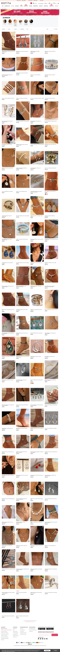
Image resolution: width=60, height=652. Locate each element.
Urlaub (12, 5)
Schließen (55, 650)
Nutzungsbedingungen (32, 628)
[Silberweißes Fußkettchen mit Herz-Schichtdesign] (23, 252)
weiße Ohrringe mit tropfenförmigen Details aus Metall (36, 499)
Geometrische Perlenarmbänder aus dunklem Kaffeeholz (36, 310)
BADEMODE (26, 5)
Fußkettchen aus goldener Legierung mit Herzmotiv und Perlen (37, 428)
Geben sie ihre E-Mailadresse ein (43, 634)
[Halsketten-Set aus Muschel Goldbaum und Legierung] (51, 535)
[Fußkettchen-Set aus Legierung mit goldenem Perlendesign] (23, 63)
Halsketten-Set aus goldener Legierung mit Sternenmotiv (21, 546)
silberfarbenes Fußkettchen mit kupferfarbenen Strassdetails (51, 569)
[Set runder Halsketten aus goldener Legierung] (51, 110)
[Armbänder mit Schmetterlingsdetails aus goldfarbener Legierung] (23, 157)
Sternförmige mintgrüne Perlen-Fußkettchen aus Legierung (51, 452)
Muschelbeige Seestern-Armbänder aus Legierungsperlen (35, 168)
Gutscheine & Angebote (4, 635)
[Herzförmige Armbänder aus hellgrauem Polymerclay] (51, 64)
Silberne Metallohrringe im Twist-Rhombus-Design (51, 309)
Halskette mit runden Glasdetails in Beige (21, 191)
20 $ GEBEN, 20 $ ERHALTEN (4, 638)
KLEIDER (30, 5)
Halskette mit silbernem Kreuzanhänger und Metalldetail (36, 263)
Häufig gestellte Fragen (4, 628)
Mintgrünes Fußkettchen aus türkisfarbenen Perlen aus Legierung (51, 239)
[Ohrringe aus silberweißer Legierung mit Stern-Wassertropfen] (23, 464)
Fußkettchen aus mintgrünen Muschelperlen (22, 98)
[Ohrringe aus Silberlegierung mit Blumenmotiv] (51, 488)
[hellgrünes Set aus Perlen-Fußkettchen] (37, 64)
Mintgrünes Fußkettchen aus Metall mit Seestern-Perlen (36, 380)
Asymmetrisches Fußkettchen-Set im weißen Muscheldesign (22, 310)
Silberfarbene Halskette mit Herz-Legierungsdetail (22, 215)
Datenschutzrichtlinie (43, 645)
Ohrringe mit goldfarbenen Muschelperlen (7, 191)
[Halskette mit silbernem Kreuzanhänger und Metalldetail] (37, 252)
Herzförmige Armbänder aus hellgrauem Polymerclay (50, 75)
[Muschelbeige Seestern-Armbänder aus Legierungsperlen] (37, 157)
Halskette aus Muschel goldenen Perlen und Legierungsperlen (7, 522)
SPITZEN (21, 5)
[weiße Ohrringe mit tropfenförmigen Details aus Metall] (37, 488)
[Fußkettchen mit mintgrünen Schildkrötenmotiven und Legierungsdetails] (23, 558)
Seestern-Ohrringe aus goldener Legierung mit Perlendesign (8, 475)
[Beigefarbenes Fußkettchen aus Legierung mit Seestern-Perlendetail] (8, 394)
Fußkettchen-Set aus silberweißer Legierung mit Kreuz (8, 310)
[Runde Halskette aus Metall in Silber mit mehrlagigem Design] (8, 228)
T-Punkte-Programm (15, 632)
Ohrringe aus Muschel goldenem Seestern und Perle (37, 98)
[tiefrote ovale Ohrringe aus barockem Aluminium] (8, 605)
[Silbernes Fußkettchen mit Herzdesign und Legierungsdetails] (51, 322)
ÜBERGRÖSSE (35, 5)
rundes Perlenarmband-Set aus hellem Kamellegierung (7, 216)
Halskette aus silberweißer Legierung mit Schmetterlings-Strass (7, 75)
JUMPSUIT (41, 5)
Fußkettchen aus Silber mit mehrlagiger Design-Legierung (36, 216)
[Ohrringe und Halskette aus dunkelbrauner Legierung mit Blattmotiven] (23, 488)
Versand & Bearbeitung (4, 631)
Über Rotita (21, 628)
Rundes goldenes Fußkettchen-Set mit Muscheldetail (50, 356)
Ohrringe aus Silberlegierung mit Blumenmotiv (51, 498)
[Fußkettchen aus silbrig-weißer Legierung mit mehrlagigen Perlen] (23, 134)
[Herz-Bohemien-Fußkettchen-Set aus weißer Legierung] (51, 252)
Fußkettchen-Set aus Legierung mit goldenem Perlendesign (22, 73)
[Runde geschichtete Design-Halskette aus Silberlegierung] (37, 110)
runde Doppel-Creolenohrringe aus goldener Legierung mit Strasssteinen (36, 191)
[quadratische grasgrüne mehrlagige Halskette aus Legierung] (8, 488)
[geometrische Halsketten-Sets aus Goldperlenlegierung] (23, 511)
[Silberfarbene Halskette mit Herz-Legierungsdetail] (23, 205)
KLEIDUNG (17, 5)
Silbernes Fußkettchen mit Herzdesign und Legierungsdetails (50, 333)
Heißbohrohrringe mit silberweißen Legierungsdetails (35, 51)
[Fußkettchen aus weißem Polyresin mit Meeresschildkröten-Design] (23, 275)
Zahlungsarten (15, 628)
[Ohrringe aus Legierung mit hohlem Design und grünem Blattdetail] (8, 322)
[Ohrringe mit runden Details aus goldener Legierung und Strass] (8, 110)
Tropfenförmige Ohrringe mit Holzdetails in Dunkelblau (7, 263)
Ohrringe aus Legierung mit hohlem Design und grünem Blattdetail (8, 333)
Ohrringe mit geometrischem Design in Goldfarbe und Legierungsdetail (8, 592)
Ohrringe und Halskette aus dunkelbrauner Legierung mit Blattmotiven (21, 499)
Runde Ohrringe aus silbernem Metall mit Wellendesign (35, 356)
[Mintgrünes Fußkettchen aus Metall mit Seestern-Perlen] (37, 369)
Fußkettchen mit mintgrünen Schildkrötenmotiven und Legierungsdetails (22, 569)
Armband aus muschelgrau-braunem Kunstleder (51, 592)
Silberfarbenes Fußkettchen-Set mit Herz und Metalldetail (22, 333)
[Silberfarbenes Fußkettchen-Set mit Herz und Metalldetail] (23, 322)
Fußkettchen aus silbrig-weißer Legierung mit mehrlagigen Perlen (22, 144)
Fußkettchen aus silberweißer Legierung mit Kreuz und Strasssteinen (8, 51)
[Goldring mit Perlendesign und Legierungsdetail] (51, 394)
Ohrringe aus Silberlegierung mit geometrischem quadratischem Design (36, 405)
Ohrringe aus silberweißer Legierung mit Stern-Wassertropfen (22, 475)
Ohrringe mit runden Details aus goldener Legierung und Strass (7, 121)
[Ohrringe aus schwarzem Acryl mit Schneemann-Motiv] (23, 605)
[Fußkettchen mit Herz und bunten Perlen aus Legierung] (8, 441)
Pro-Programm (22, 631)
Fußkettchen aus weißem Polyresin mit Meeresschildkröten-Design (21, 286)
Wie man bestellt (15, 631)
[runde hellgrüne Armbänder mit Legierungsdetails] (23, 110)
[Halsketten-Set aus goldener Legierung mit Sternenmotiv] (23, 535)
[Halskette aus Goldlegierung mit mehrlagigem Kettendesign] (37, 558)
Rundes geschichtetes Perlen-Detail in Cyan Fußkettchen (50, 144)
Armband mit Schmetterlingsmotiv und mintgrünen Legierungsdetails (37, 452)
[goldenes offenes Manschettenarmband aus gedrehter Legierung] (51, 369)
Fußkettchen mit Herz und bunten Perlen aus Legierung (7, 452)
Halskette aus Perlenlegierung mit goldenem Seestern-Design (36, 592)
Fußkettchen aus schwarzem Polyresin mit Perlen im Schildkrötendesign (22, 356)
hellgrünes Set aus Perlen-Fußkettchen (35, 74)
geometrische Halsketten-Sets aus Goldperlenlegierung (20, 522)
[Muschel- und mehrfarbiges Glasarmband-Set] (51, 157)
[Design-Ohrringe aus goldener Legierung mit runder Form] (8, 369)
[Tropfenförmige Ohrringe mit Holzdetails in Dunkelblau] (8, 252)
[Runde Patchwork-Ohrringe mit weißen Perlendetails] (8, 134)
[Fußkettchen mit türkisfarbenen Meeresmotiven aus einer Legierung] (51, 511)
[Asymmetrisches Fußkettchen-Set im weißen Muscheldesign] (23, 299)
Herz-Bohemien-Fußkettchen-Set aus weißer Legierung (50, 263)
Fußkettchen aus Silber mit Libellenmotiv (21, 592)
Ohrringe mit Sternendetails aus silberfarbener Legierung (22, 405)
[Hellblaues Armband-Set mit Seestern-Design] (23, 228)
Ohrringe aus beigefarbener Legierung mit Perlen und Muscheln (36, 239)
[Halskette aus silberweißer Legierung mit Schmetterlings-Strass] (8, 64)
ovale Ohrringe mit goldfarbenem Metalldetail (51, 428)
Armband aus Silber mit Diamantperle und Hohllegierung (7, 428)
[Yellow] (45, 194)
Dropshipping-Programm (23, 632)
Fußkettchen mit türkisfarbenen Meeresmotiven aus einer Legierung (51, 522)
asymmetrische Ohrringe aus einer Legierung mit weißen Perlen (36, 546)
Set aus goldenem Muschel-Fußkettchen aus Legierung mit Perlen (50, 475)
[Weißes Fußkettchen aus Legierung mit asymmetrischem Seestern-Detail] (51, 275)
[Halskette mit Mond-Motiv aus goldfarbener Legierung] (8, 157)
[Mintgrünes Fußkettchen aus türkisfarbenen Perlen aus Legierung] (51, 228)
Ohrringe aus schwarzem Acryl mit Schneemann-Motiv (22, 616)
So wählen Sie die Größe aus (4, 632)
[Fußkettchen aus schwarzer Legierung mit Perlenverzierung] (37, 275)
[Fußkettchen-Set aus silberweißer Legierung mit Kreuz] (8, 299)
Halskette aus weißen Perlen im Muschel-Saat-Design (36, 522)
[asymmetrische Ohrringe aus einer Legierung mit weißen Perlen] (37, 535)
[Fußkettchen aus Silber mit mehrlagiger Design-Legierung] (37, 205)
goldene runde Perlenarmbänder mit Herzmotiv (8, 98)
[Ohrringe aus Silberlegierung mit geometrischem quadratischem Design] (37, 394)
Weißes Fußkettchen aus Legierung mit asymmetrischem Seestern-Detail (50, 286)
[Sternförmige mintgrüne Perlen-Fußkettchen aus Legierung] (51, 441)
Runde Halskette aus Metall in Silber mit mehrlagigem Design (7, 239)
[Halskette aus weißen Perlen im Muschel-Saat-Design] (37, 511)
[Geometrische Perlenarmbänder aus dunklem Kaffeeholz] (37, 299)
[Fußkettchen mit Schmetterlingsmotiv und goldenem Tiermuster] (23, 441)
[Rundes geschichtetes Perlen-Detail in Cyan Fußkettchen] (51, 134)
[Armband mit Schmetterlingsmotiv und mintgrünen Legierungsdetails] (37, 441)
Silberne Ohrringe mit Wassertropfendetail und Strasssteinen (22, 51)
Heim (2, 8)
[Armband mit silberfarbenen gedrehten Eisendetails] (37, 134)
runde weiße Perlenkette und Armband (50, 98)
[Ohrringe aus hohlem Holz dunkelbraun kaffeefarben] (51, 205)
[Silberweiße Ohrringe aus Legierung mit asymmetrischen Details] (23, 369)
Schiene (51, 3)
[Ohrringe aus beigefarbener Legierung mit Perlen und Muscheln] (37, 228)
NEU (2, 5)
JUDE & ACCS (51, 5)
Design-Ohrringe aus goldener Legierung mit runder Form (7, 380)
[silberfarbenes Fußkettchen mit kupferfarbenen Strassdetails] (51, 558)
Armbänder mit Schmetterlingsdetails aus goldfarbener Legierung (21, 168)
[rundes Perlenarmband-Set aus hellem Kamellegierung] (8, 205)
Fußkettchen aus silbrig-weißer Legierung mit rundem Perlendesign (8, 286)
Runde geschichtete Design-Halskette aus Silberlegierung (35, 121)
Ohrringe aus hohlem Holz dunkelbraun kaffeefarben (50, 216)
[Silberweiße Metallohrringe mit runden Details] (37, 322)
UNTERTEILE (46, 5)
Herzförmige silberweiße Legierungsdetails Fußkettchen (21, 428)
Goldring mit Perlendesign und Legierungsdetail (51, 404)
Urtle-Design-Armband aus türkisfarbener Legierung (50, 51)
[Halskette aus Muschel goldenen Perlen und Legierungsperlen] (8, 511)
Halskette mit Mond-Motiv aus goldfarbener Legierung (7, 168)
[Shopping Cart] (58, 3)
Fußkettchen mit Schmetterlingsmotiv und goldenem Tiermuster (21, 452)
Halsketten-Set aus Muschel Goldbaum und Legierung (50, 546)
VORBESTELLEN (7, 5)
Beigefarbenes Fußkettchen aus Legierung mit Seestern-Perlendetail (8, 405)
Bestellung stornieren (16, 635)
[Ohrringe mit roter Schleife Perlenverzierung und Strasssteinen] (37, 464)
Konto (46, 3)
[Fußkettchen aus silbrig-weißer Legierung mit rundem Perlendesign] (8, 275)
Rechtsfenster (31, 631)
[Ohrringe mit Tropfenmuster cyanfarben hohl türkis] (8, 558)
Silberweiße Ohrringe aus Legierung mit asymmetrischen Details (21, 380)
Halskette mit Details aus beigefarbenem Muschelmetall (7, 546)
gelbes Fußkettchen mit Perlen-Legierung (50, 191)
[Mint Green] (47, 194)
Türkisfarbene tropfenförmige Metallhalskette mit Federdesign (8, 356)
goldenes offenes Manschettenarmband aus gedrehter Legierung (50, 380)
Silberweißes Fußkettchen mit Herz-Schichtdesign (22, 262)
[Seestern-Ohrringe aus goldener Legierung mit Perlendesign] (8, 464)
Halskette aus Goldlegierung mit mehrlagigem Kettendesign (36, 569)
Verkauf (56, 5)
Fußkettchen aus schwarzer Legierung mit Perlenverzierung (35, 286)
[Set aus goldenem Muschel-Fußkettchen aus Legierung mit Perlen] (51, 464)
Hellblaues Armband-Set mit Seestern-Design (22, 239)
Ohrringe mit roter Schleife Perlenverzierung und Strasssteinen (36, 475)
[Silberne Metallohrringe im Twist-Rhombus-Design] (51, 299)
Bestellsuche (2, 639)
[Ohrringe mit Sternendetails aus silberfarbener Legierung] (23, 394)
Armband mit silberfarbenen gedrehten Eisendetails (37, 144)
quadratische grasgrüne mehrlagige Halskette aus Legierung (8, 499)
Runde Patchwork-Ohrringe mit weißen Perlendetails (7, 144)
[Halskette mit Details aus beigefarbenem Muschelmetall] (8, 535)
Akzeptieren (47, 650)
